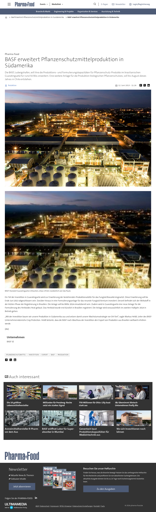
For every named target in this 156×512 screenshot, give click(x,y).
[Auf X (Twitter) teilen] (145, 85)
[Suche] (94, 4)
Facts (103, 506)
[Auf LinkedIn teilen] (149, 85)
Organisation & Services (88, 11)
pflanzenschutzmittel (16, 355)
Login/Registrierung (141, 4)
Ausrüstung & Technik (111, 11)
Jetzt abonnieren (22, 486)
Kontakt (97, 506)
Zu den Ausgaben (106, 488)
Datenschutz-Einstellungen (83, 506)
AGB (37, 506)
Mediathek (56, 4)
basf (53, 355)
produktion (63, 355)
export (45, 355)
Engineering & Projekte (64, 11)
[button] (9, 423)
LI (36, 498)
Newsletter (120, 4)
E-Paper (104, 4)
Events (43, 4)
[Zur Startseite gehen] (24, 4)
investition (34, 355)
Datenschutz (44, 506)
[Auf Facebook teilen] (141, 85)
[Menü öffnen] (9, 4)
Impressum (54, 506)
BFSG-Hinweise (65, 506)
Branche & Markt (43, 11)
